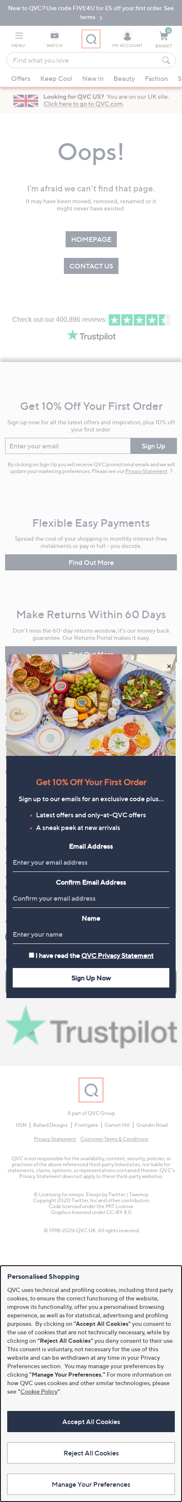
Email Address (91, 846)
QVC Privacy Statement (117, 955)
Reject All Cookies (91, 1453)
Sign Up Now (91, 978)
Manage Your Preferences (91, 1484)
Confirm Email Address (91, 882)
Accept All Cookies (91, 1421)
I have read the (95, 955)
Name (91, 918)
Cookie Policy (39, 1391)
